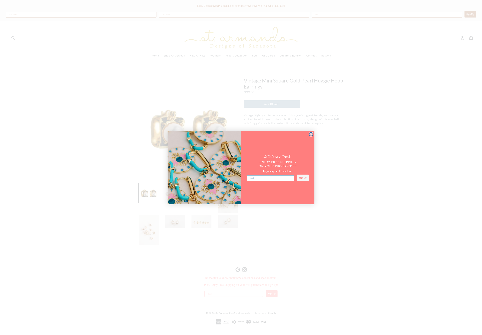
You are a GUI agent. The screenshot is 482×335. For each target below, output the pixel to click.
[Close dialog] (311, 134)
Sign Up (303, 177)
